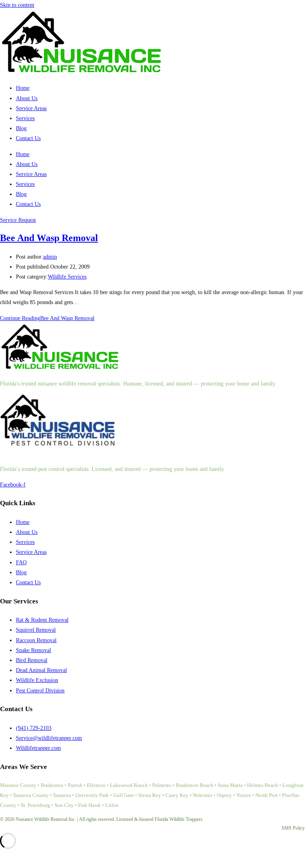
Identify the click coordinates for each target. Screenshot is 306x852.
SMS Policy (293, 828)
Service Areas (31, 108)
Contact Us (28, 138)
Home (22, 88)
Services (25, 118)
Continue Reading (47, 318)
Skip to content (17, 5)
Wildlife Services (67, 277)
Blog (21, 128)
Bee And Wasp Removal (49, 238)
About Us (26, 98)
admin (50, 257)
